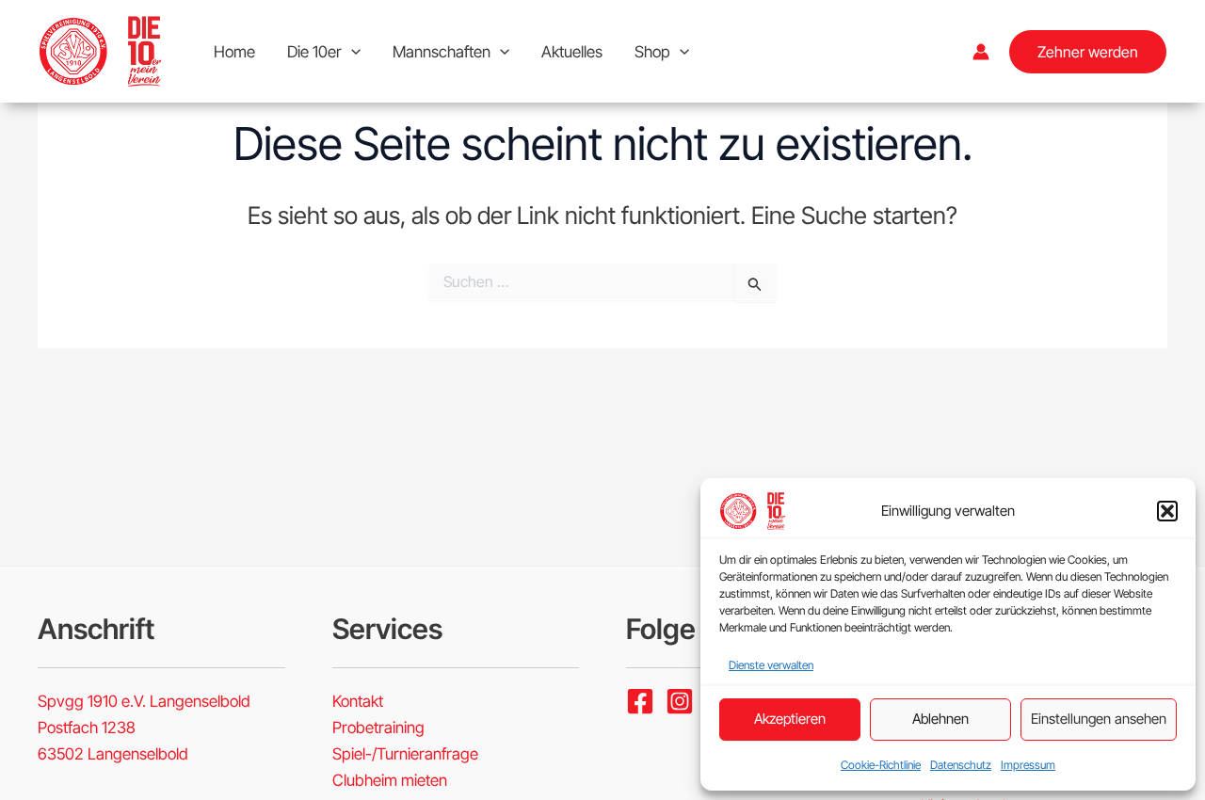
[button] (1167, 511)
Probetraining (378, 727)
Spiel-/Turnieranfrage (405, 753)
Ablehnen (940, 719)
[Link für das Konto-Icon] (980, 51)
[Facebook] (640, 701)
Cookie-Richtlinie (881, 765)
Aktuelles (571, 51)
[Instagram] (680, 701)
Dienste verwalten (771, 665)
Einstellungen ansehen (1098, 719)
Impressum (1028, 765)
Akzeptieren (790, 719)
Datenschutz (960, 765)
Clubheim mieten (389, 780)
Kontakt (357, 701)
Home (234, 51)
